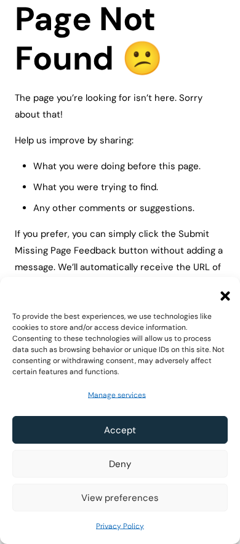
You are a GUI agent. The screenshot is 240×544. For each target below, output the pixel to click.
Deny (120, 464)
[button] (221, 292)
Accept (120, 430)
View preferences (120, 498)
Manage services (117, 395)
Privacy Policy (120, 526)
